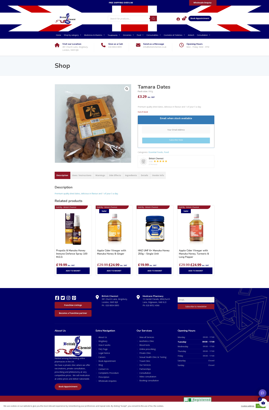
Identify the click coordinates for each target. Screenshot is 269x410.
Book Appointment (200, 18)
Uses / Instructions (81, 175)
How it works (104, 345)
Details (144, 175)
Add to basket (73, 270)
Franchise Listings (73, 305)
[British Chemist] (65, 18)
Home (58, 35)
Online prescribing (147, 349)
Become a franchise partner (73, 313)
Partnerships (145, 369)
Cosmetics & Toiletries (173, 35)
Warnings (100, 175)
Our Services (145, 365)
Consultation (202, 35)
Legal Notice (104, 353)
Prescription (103, 377)
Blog (100, 365)
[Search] (153, 18)
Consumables (152, 35)
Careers (101, 357)
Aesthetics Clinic (146, 341)
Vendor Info (158, 175)
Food (139, 35)
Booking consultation (149, 380)
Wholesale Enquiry (202, 2)
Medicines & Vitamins (93, 35)
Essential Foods (156, 152)
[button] (126, 88)
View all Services (146, 337)
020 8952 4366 (152, 305)
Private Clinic (145, 353)
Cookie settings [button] (247, 406)
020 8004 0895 (112, 305)
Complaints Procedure (108, 373)
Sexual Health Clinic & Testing (152, 357)
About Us (102, 337)
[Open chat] (262, 393)
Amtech (191, 35)
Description (62, 175)
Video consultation (147, 376)
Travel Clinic (144, 361)
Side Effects (115, 175)
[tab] (62, 175)
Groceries (127, 35)
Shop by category (71, 35)
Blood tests (144, 345)
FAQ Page (103, 349)
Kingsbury (102, 341)
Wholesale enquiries (107, 381)
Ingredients (131, 175)
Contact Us (103, 369)
